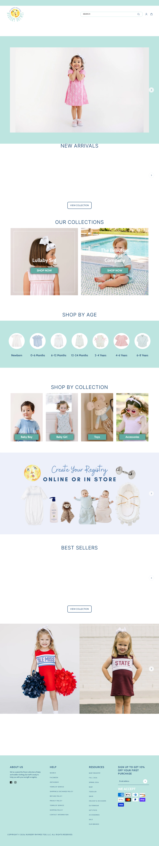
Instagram (54, 782)
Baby (91, 787)
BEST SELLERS (79, 548)
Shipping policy (56, 810)
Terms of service (57, 805)
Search (53, 773)
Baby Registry (94, 773)
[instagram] (15, 782)
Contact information (59, 814)
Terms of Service (57, 787)
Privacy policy (56, 801)
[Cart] (151, 14)
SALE (91, 819)
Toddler (92, 791)
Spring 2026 (94, 782)
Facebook (54, 777)
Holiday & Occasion (97, 801)
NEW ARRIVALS (79, 146)
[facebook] (11, 782)
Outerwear (94, 805)
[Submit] (145, 781)
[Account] (146, 14)
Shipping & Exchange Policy (61, 791)
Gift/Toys (93, 810)
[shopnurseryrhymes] (15, 14)
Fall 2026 (93, 777)
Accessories (94, 815)
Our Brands (94, 824)
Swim (91, 796)
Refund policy (56, 796)
